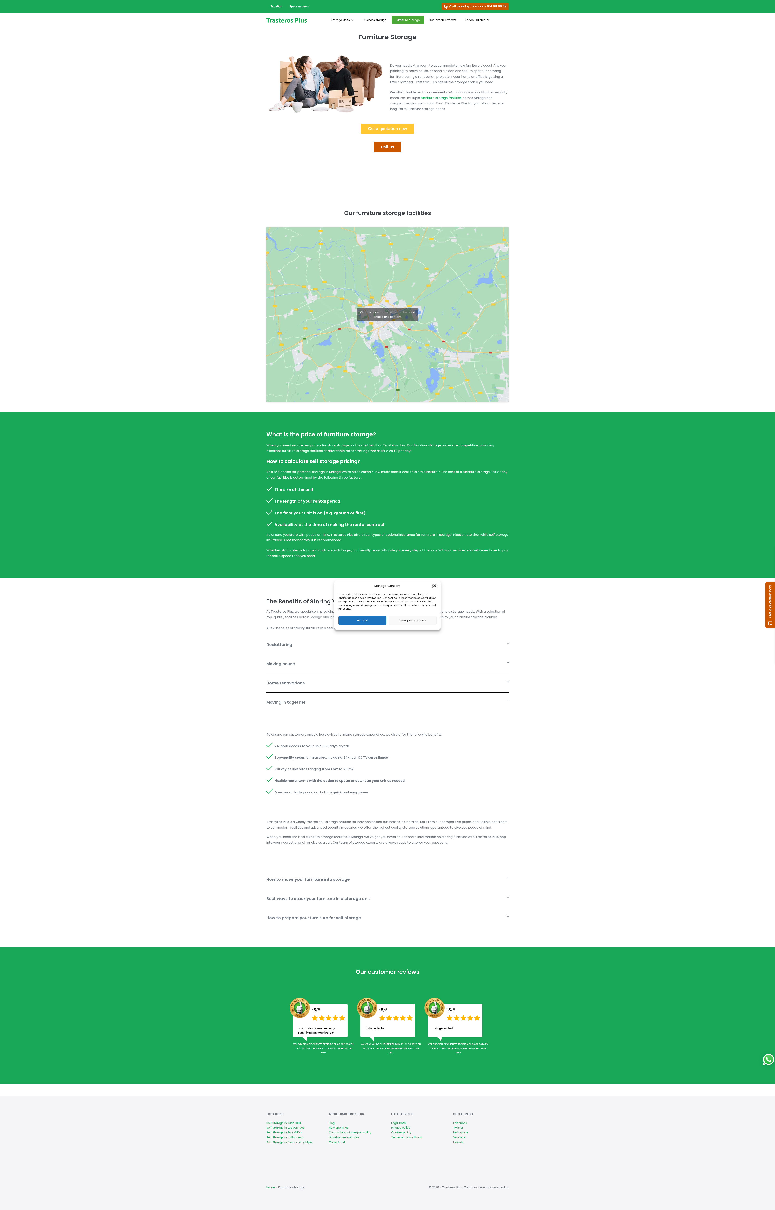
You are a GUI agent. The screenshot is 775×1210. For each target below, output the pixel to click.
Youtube (459, 1137)
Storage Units (340, 20)
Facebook (460, 1123)
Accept (362, 620)
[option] (320, 1022)
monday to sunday (478, 6)
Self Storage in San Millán (284, 1132)
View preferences (412, 620)
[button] (435, 586)
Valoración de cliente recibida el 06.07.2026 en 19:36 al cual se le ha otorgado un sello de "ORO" (458, 1048)
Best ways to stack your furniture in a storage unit (318, 898)
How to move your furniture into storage (308, 879)
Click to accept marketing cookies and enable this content (387, 314)
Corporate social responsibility (350, 1132)
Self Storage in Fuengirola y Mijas (289, 1142)
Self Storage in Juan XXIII (283, 1123)
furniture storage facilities (441, 98)
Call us (387, 147)
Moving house (280, 664)
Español (275, 6)
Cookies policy (401, 1132)
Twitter (458, 1128)
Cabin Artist (337, 1142)
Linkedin (458, 1142)
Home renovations (285, 683)
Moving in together (286, 702)
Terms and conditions (406, 1137)
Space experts (299, 6)
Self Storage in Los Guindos (285, 1128)
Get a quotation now (387, 128)
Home (270, 1187)
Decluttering (279, 644)
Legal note (398, 1123)
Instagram (460, 1132)
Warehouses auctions (344, 1137)
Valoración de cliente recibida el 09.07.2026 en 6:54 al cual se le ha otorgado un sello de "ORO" (323, 1048)
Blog (332, 1123)
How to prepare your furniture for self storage (313, 918)
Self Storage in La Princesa (284, 1137)
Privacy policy (400, 1128)
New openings (338, 1128)
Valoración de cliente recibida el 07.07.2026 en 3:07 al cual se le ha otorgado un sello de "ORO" (391, 1048)
